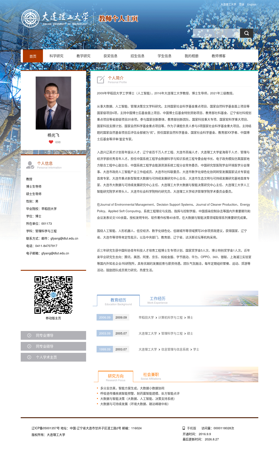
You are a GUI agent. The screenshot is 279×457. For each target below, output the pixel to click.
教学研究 (83, 55)
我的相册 (192, 55)
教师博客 (219, 55)
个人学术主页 (46, 357)
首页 (32, 56)
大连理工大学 (228, 4)
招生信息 (138, 55)
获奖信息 (110, 55)
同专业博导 (44, 335)
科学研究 (56, 55)
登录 (241, 4)
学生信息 (165, 55)
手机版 (191, 428)
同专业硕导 (44, 346)
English (251, 4)
